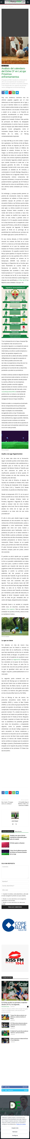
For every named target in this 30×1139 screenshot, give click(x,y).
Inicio (3, 6)
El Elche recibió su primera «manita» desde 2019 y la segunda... (14, 1003)
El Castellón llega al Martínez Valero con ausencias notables (23, 803)
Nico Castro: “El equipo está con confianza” (7, 802)
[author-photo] (15, 818)
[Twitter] (6, 92)
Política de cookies (21, 1124)
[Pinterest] (10, 92)
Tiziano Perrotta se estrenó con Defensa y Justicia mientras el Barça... (18, 1017)
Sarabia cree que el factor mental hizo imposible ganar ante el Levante (18, 837)
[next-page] (5, 858)
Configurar (15, 1135)
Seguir (25, 1090)
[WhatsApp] (13, 92)
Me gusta (25, 1087)
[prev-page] (2, 858)
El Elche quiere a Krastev (17, 843)
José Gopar (5, 90)
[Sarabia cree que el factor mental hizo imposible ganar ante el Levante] (5, 837)
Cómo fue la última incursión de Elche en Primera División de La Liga (18, 852)
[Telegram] (17, 92)
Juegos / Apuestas (9, 6)
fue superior (11, 609)
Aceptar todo (15, 1128)
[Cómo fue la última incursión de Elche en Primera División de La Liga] (5, 852)
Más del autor (18, 831)
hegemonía (16, 659)
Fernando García (5, 1006)
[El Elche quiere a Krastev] (5, 845)
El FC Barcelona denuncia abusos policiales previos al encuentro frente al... (18, 1025)
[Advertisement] (15, 22)
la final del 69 (22, 280)
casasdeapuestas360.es (9, 391)
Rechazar (15, 1131)
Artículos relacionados (7, 831)
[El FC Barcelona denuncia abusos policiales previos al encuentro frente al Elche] (5, 1025)
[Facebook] (3, 92)
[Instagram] (13, 824)
